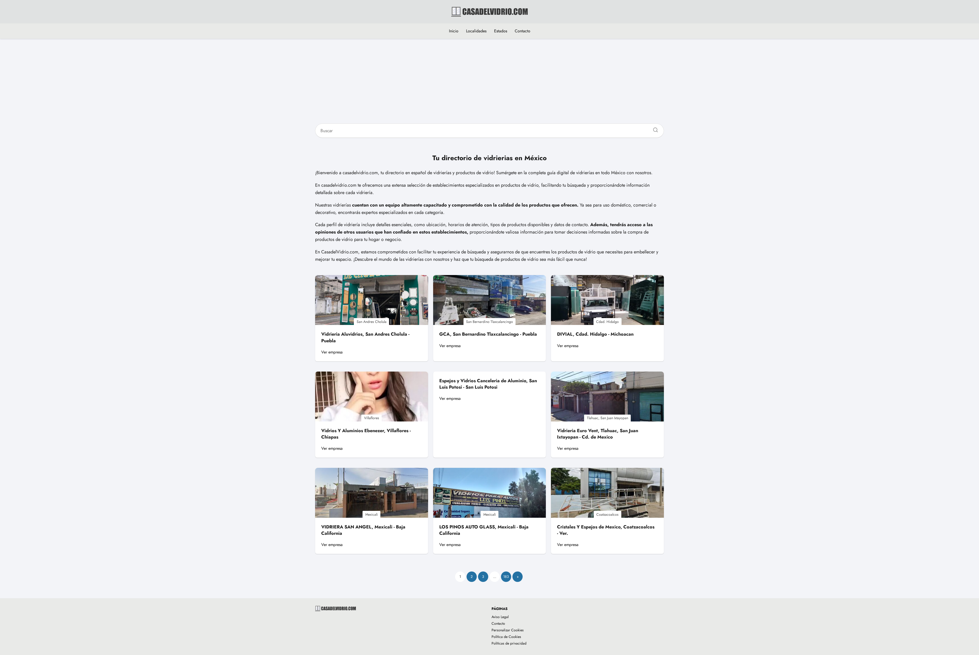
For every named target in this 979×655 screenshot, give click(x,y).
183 (506, 576)
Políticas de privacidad (509, 643)
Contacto (522, 31)
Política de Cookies (506, 636)
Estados (500, 31)
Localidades (476, 31)
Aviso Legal (500, 616)
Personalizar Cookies (508, 630)
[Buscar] (654, 129)
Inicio (453, 31)
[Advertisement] (489, 84)
